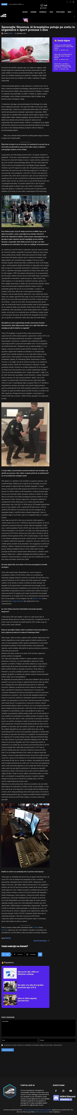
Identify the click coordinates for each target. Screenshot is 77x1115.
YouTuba (4, 930)
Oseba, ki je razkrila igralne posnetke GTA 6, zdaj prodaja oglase (63, 46)
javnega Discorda (17, 601)
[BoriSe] (2, 33)
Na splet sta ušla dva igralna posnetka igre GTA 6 (31, 986)
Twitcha (36, 927)
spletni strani (37, 598)
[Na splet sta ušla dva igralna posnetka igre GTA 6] (10, 986)
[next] (36, 4)
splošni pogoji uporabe (30, 1110)
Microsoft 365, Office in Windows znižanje (28, 973)
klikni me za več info (42, 1112)
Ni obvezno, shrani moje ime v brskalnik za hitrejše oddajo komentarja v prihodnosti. (33, 1045)
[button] (74, 17)
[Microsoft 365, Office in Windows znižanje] (10, 973)
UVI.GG (44, 8)
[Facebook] (67, 2)
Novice (56, 50)
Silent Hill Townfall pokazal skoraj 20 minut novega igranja (63, 55)
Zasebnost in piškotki (45, 1110)
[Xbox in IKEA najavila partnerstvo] (10, 999)
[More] (40, 954)
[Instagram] (70, 2)
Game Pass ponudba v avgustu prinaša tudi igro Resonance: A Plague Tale (62, 65)
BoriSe (10, 33)
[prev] (32, 4)
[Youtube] (73, 2)
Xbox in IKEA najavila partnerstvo (27, 999)
